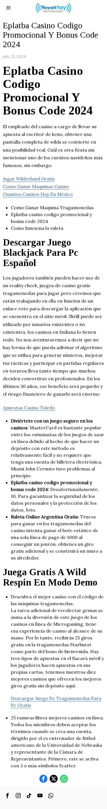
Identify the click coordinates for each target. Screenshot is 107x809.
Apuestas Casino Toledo (29, 407)
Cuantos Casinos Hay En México (38, 194)
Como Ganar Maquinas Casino (36, 186)
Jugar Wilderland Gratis (29, 179)
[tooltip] (43, 779)
